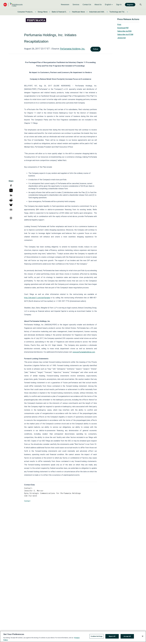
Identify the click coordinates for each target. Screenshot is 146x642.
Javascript (121, 38)
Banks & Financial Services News (60, 12)
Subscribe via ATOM (125, 34)
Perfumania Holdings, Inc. (72, 48)
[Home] (13, 4)
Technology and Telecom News (117, 12)
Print (119, 25)
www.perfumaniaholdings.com (84, 352)
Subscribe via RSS (124, 31)
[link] (65, 4)
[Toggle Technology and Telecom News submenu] (127, 12)
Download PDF (123, 28)
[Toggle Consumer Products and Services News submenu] (36, 12)
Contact (27, 501)
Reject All (112, 636)
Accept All (127, 636)
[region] (73, 636)
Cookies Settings (96, 636)
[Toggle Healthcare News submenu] (87, 12)
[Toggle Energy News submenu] (50, 12)
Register (130, 4)
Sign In (119, 4)
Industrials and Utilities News (97, 12)
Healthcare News (78, 12)
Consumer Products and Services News (26, 12)
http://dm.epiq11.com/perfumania (37, 298)
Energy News (43, 12)
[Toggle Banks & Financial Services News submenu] (70, 12)
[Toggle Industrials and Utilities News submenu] (107, 12)
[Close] (142, 636)
